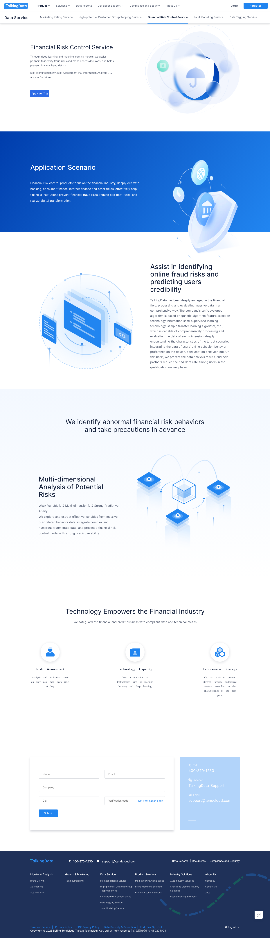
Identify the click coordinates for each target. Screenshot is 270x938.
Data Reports (84, 5)
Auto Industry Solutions (182, 880)
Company (210, 880)
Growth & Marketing (77, 874)
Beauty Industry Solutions (183, 896)
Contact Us (211, 886)
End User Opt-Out (151, 927)
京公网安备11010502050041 (150, 930)
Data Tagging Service (243, 17)
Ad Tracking (36, 886)
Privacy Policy (63, 927)
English (232, 927)
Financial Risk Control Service (115, 896)
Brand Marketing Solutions (148, 886)
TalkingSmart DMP (74, 880)
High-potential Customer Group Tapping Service (110, 17)
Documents (199, 860)
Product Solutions (145, 874)
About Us (211, 874)
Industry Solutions (181, 874)
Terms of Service (40, 927)
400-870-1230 (82, 861)
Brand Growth (37, 880)
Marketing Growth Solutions (149, 880)
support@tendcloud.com (118, 861)
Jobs (207, 892)
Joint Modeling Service (209, 17)
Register (256, 5)
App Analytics (37, 892)
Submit (48, 813)
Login (235, 5)
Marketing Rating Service (56, 17)
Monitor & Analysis (41, 874)
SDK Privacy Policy (88, 927)
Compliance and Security (145, 5)
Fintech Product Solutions (148, 892)
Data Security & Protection (120, 927)
